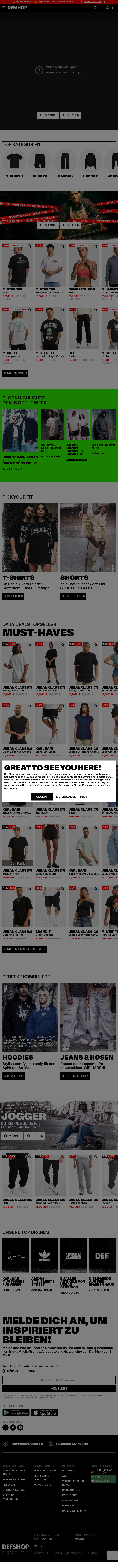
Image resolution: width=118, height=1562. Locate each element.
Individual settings (71, 797)
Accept (42, 797)
